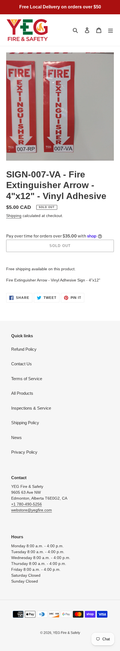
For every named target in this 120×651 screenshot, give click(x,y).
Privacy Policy (24, 452)
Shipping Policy (25, 422)
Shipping (13, 215)
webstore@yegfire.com (31, 510)
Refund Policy (24, 349)
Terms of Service (26, 378)
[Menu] (110, 30)
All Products (22, 393)
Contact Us (21, 363)
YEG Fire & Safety (66, 633)
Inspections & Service (31, 408)
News (16, 437)
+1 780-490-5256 (26, 504)
